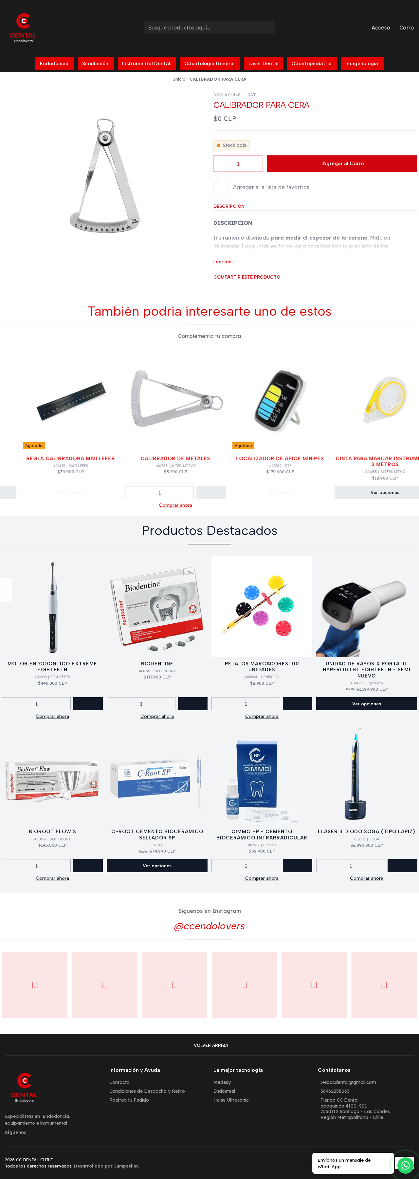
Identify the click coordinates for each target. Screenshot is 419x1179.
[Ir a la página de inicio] (23, 27)
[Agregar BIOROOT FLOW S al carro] (88, 865)
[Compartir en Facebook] (215, 285)
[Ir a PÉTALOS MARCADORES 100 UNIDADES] (261, 606)
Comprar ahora (164, 505)
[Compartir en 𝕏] (224, 285)
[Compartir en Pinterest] (242, 285)
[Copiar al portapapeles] (251, 285)
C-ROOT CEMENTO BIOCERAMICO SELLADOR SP (157, 834)
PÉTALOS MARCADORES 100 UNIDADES (262, 667)
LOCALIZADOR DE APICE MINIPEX (269, 459)
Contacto (119, 1082)
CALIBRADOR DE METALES (164, 459)
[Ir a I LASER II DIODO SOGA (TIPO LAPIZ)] (366, 774)
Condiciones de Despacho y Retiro (147, 1091)
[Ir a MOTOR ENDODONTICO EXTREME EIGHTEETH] (52, 606)
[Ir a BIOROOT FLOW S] (52, 774)
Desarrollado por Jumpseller (106, 1166)
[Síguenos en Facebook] (6, 595)
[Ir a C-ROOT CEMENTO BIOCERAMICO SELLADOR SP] (157, 774)
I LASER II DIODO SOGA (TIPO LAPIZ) (366, 832)
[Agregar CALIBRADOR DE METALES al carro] (199, 492)
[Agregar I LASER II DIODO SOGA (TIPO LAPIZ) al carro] (402, 865)
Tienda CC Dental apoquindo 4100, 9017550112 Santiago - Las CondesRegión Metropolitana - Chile (355, 1108)
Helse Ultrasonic (231, 1100)
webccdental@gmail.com (348, 1082)
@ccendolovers (209, 926)
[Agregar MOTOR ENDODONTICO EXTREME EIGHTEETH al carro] (88, 703)
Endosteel (224, 1091)
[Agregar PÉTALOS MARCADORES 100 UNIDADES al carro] (297, 703)
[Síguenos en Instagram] (6, 584)
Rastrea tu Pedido (129, 1100)
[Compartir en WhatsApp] (233, 285)
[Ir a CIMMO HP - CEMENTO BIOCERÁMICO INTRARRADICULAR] (261, 774)
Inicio (179, 79)
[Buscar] (269, 27)
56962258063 (335, 1091)
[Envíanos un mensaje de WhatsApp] (405, 1165)
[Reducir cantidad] (216, 163)
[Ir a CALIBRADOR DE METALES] (164, 401)
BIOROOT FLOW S (52, 832)
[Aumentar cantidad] (260, 163)
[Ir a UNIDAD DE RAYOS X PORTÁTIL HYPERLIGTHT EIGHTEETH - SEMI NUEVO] (366, 606)
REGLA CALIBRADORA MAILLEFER (59, 459)
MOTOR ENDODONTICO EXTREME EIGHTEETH (52, 667)
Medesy (222, 1082)
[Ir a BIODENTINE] (157, 606)
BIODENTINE (157, 664)
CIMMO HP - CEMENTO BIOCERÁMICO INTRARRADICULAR (261, 834)
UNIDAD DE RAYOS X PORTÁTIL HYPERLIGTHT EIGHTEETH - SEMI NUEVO (366, 670)
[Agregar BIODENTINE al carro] (193, 703)
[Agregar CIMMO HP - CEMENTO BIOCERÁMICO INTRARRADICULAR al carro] (297, 865)
